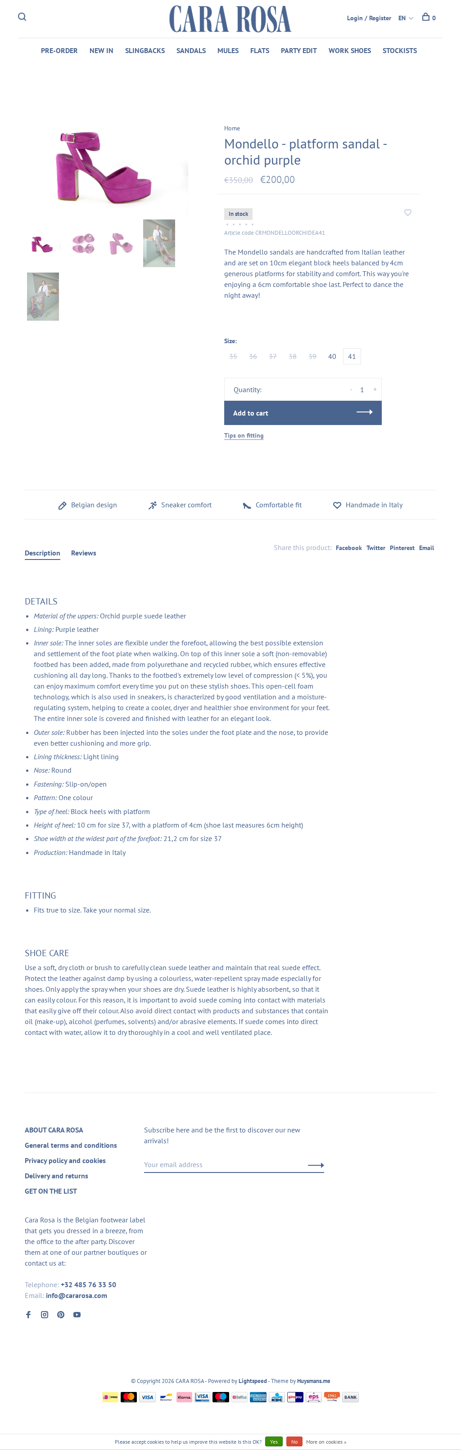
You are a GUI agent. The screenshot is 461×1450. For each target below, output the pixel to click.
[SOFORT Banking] (184, 1399)
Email (426, 548)
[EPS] (314, 1399)
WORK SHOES (350, 50)
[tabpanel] (107, 162)
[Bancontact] (166, 1399)
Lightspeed (253, 1381)
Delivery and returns (56, 1175)
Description (42, 552)
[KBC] (277, 1399)
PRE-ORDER (59, 50)
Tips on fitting (244, 435)
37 (273, 356)
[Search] (23, 18)
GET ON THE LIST (51, 1190)
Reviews (83, 552)
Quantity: (248, 389)
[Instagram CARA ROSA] (44, 1315)
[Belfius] (239, 1399)
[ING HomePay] (332, 1399)
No (294, 1441)
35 (233, 356)
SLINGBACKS (145, 50)
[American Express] (258, 1399)
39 (312, 356)
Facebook (349, 548)
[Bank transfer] (350, 1399)
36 (253, 356)
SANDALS (191, 50)
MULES (228, 50)
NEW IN (101, 50)
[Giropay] (295, 1399)
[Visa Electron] (202, 1399)
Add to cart (250, 412)
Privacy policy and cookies (65, 1160)
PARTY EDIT (299, 50)
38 (293, 356)
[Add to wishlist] (407, 213)
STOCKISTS (400, 50)
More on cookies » (326, 1441)
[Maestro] (220, 1399)
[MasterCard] (129, 1399)
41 (352, 356)
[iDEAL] (110, 1399)
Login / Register (369, 18)
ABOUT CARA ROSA (54, 1129)
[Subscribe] (313, 1164)
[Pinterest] (60, 1315)
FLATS (259, 50)
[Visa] (147, 1399)
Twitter (375, 548)
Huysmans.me (313, 1381)
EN (402, 18)
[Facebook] (28, 1315)
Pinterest (402, 548)
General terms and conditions (71, 1145)
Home (232, 128)
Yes (274, 1441)
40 (332, 356)
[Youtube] (77, 1315)
